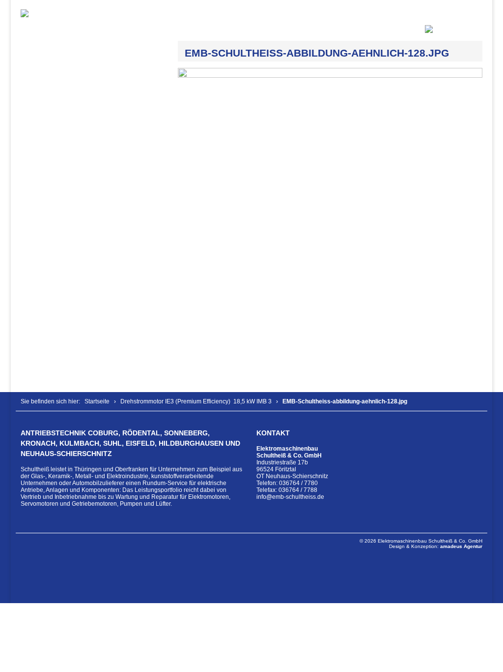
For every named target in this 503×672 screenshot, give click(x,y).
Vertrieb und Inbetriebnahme (59, 496)
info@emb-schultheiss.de (290, 496)
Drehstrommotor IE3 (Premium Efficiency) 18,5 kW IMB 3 (196, 401)
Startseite (97, 401)
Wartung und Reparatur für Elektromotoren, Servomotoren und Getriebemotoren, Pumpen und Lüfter (125, 500)
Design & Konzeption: (435, 546)
